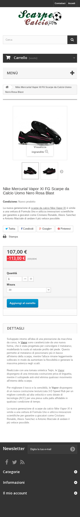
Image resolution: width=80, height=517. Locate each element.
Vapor (24, 342)
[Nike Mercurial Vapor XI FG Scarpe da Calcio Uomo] (30, 170)
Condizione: (10, 201)
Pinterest (65, 228)
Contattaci (60, 3)
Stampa (13, 236)
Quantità (12, 273)
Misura (11, 284)
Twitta (11, 228)
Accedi (71, 3)
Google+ (47, 228)
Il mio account (15, 493)
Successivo (61, 171)
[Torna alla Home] (7, 87)
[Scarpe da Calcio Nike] (40, 18)
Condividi (27, 228)
